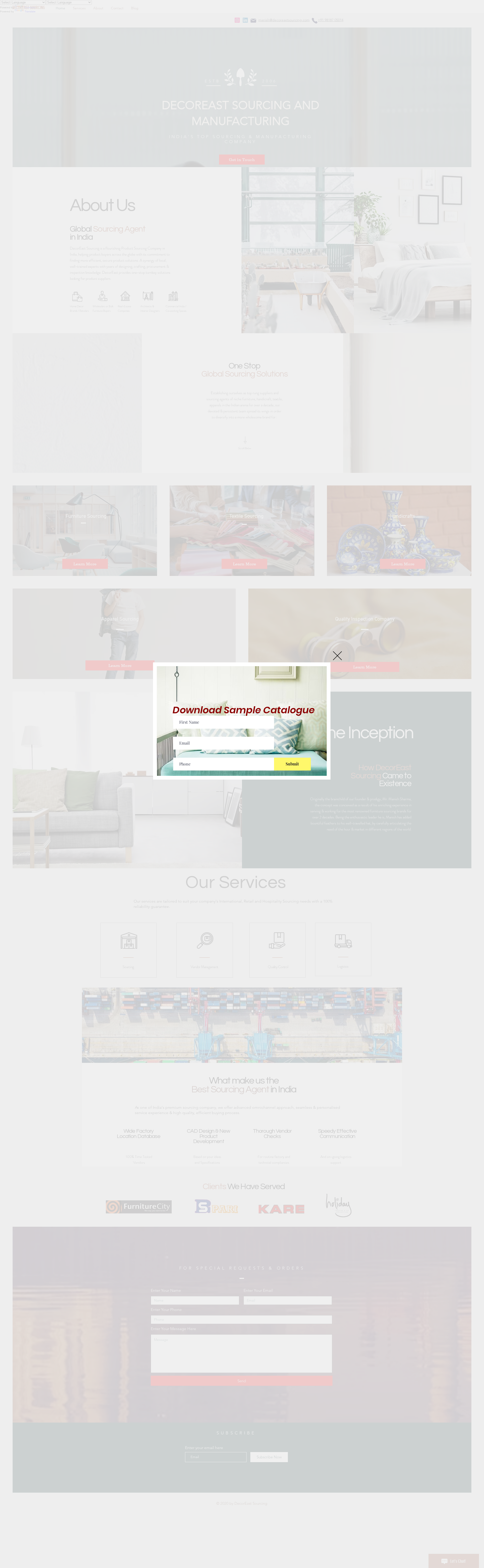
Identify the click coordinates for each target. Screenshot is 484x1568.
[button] (337, 655)
